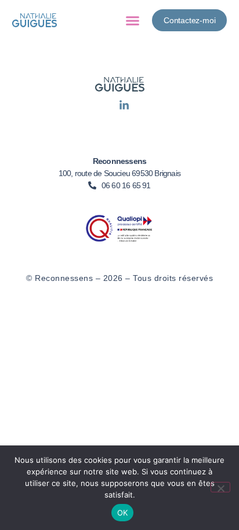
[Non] (220, 487)
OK (122, 512)
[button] (133, 20)
